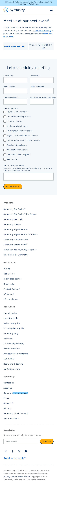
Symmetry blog (10, 333)
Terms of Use (23, 477)
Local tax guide (10, 318)
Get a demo (9, 274)
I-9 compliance (10, 299)
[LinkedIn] (6, 451)
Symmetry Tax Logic (13, 219)
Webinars (7, 338)
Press (6, 398)
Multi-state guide (11, 323)
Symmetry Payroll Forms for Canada (20, 234)
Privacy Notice (10, 477)
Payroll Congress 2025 (14, 46)
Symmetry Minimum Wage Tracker (19, 250)
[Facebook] (12, 451)
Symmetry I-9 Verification (15, 239)
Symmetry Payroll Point (15, 244)
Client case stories (12, 279)
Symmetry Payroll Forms (15, 229)
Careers (15, 393)
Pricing (6, 268)
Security (7, 408)
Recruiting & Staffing (13, 364)
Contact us (8, 383)
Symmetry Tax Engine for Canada (19, 214)
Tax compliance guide (13, 328)
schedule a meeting (42, 30)
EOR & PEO (8, 359)
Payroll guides (10, 313)
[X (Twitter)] (19, 451)
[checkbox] (28, 137)
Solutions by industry (13, 343)
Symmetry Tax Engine (14, 209)
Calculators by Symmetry (15, 255)
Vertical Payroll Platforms (15, 354)
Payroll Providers (11, 348)
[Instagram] (26, 451)
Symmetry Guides (12, 224)
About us (7, 388)
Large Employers (11, 369)
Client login (8, 284)
